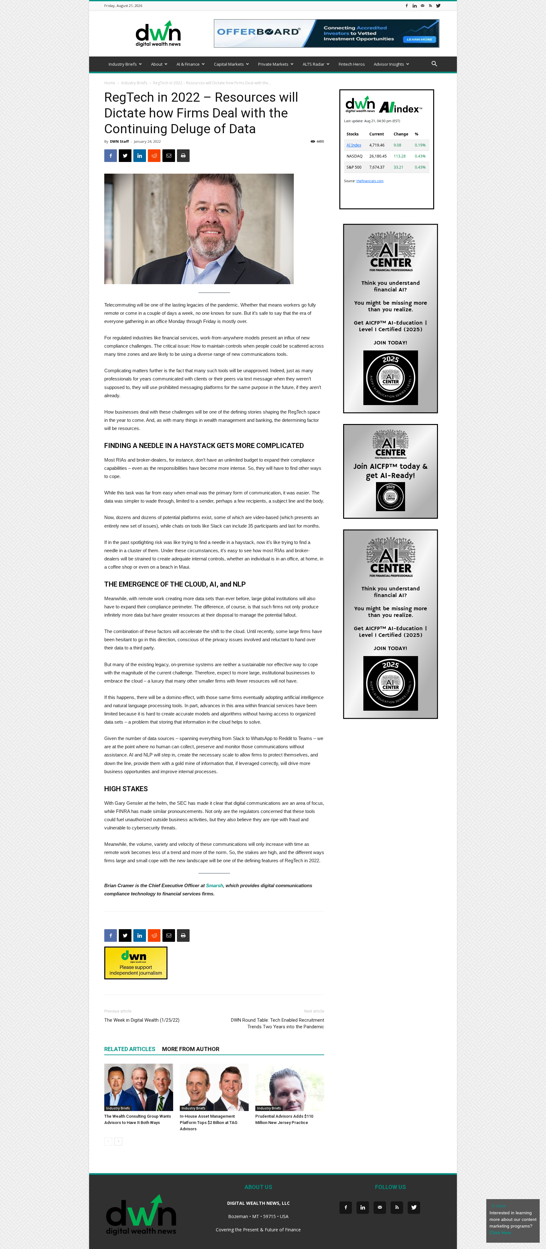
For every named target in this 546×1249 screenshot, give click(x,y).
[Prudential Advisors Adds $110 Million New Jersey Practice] (289, 1087)
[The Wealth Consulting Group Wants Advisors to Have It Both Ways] (138, 1087)
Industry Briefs (123, 64)
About (156, 64)
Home (109, 83)
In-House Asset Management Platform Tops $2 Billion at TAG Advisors (208, 1122)
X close (498, 1205)
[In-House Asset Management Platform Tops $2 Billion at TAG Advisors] (214, 1087)
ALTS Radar (314, 64)
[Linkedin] (414, 5)
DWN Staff (119, 141)
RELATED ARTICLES (129, 1049)
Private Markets (273, 64)
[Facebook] (406, 5)
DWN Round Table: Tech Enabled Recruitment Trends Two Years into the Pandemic (277, 1023)
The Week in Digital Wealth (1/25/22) (141, 1020)
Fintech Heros (352, 64)
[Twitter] (438, 5)
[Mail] (422, 5)
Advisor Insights (389, 64)
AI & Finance (188, 64)
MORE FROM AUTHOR (190, 1049)
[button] (434, 65)
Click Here (500, 1232)
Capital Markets (229, 64)
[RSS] (430, 5)
